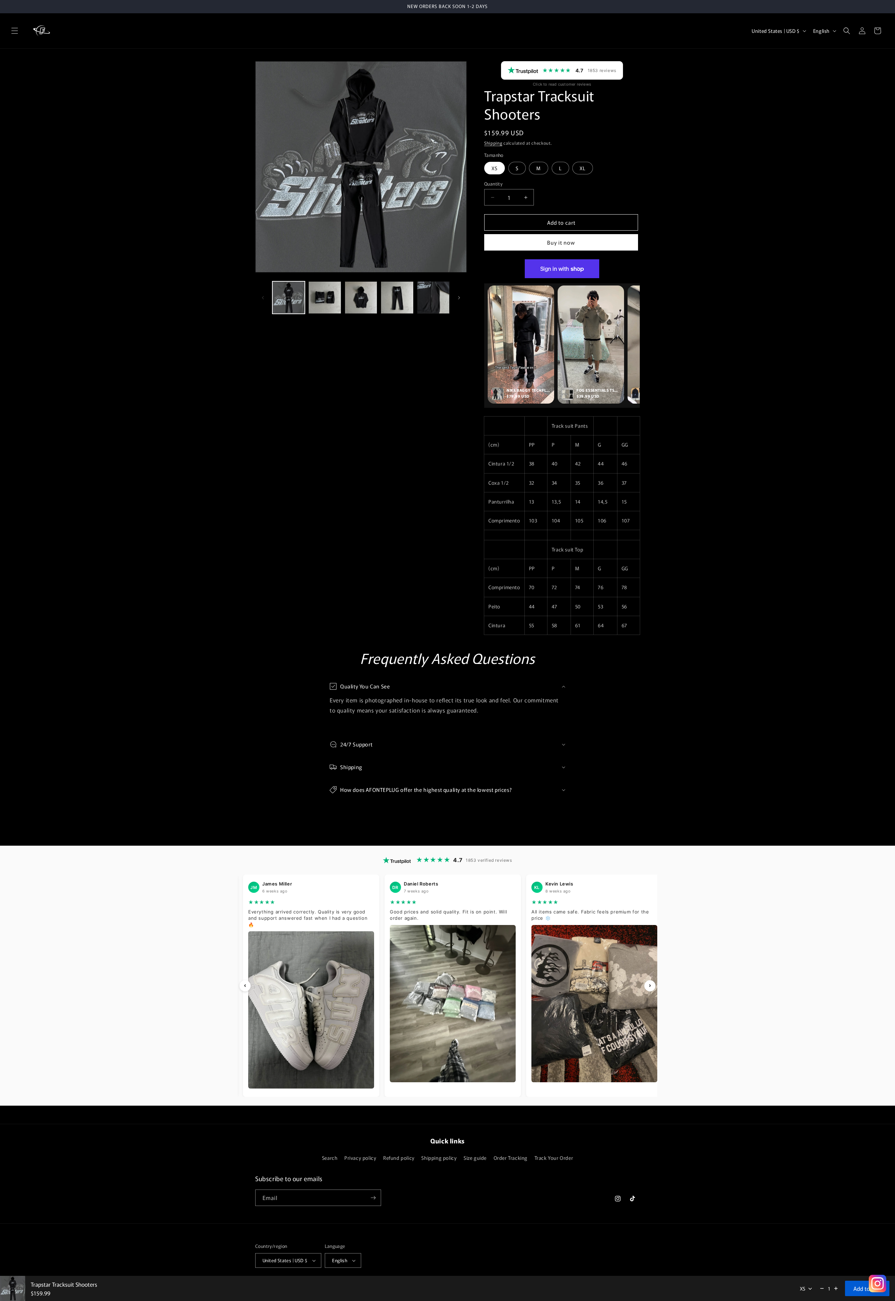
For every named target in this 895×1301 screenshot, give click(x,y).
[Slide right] (459, 297)
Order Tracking (511, 1157)
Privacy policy (360, 1157)
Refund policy (399, 1157)
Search (330, 1157)
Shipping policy (439, 1157)
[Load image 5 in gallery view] (433, 297)
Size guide (475, 1157)
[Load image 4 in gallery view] (397, 297)
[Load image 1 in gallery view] (288, 297)
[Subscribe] (373, 1198)
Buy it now (561, 242)
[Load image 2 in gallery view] (324, 297)
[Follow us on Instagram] (877, 1283)
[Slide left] (263, 297)
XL (583, 168)
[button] (14, 30)
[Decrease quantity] (821, 1288)
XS (494, 168)
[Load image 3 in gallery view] (361, 297)
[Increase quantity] (835, 1288)
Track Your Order (554, 1157)
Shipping (493, 143)
